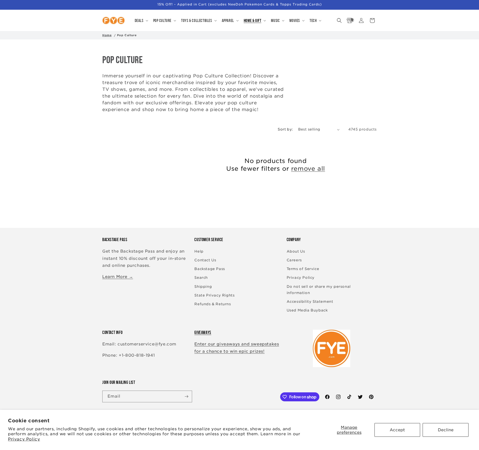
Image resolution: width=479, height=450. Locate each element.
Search (201, 278)
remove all (308, 168)
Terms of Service (303, 269)
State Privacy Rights (214, 295)
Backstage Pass (209, 269)
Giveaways (202, 332)
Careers (294, 260)
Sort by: (285, 129)
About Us (296, 251)
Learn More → (117, 276)
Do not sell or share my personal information (319, 290)
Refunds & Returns (212, 304)
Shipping (203, 287)
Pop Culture (127, 35)
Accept (397, 430)
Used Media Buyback (307, 310)
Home (107, 35)
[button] (141, 20)
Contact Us (205, 260)
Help (198, 251)
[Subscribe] (186, 396)
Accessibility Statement (310, 301)
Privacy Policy (24, 439)
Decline (446, 430)
